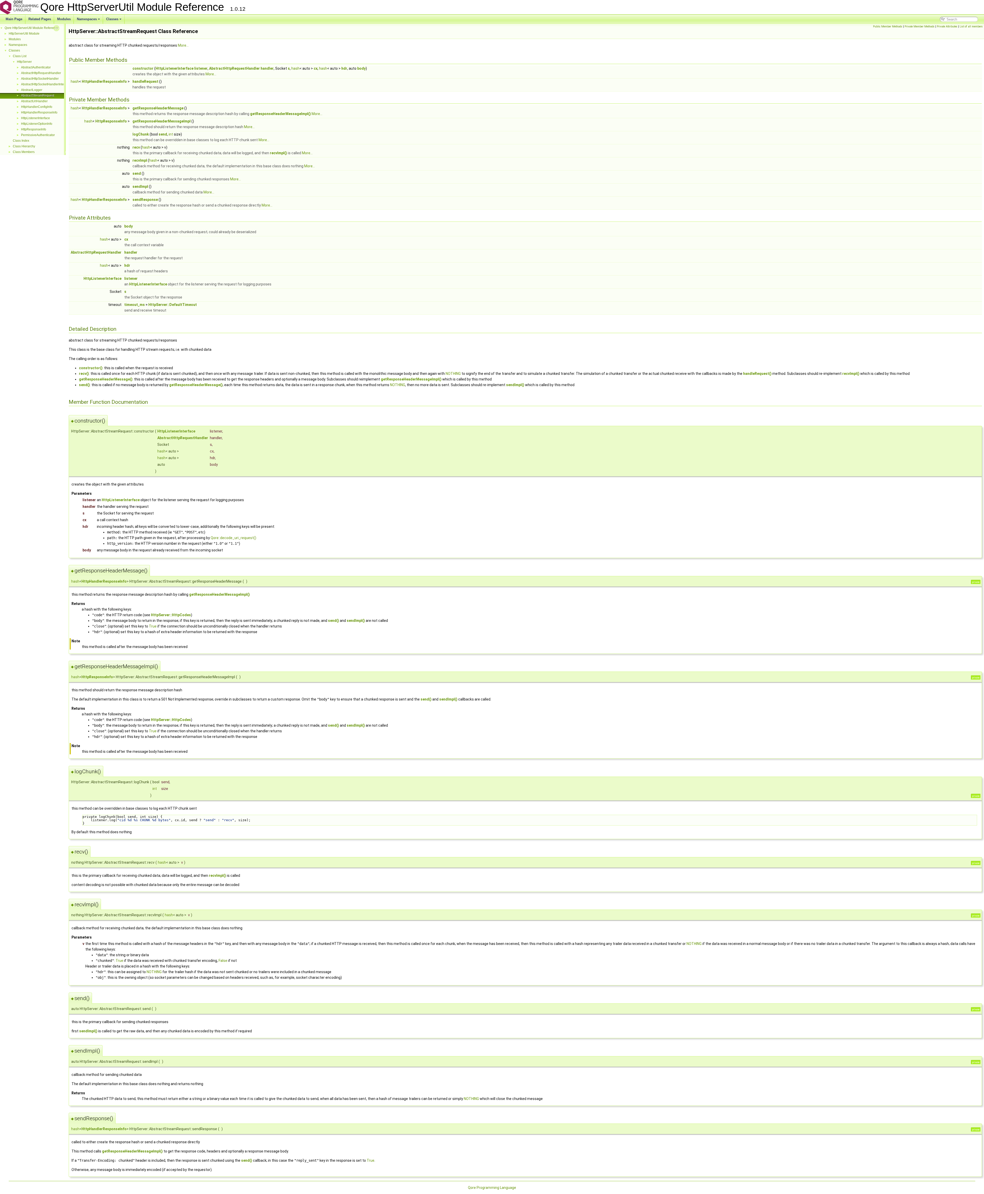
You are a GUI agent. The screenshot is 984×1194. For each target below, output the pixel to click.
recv (136, 147)
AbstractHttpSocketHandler (40, 78)
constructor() (90, 368)
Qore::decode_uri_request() (233, 538)
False (223, 961)
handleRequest (145, 81)
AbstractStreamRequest (37, 95)
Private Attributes (947, 26)
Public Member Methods (887, 26)
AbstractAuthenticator (36, 67)
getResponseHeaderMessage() (105, 379)
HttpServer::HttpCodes (171, 615)
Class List (19, 56)
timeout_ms (134, 305)
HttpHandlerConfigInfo (36, 107)
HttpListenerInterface (35, 118)
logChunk (140, 134)
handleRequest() (757, 374)
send (163, 134)
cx (315, 68)
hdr (344, 68)
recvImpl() (278, 153)
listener (201, 68)
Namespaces (87, 19)
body (361, 68)
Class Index (21, 140)
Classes (112, 19)
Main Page (14, 19)
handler (267, 68)
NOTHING (453, 374)
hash (295, 68)
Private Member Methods (920, 26)
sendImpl (140, 186)
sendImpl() (515, 385)
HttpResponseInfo (33, 129)
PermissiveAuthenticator (38, 135)
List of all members (971, 26)
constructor (142, 68)
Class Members (24, 152)
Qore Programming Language (492, 1188)
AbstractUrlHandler (34, 101)
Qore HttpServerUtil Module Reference (31, 28)
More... (183, 45)
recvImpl (139, 160)
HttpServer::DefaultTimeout (172, 305)
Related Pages (39, 19)
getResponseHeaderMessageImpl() (280, 114)
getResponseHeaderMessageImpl (161, 121)
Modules (64, 19)
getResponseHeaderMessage (157, 108)
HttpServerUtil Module (24, 33)
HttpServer (24, 62)
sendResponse (145, 200)
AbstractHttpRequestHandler (41, 73)
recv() (84, 374)
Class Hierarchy (24, 146)
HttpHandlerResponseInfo (39, 112)
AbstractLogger (31, 90)
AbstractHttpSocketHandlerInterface (46, 84)
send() (84, 385)
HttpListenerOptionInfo (36, 124)
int (171, 134)
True (153, 626)
